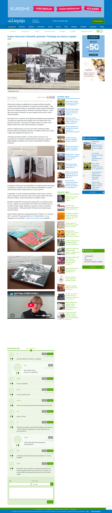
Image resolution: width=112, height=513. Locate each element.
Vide (66, 27)
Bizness (22, 27)
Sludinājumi (98, 21)
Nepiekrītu (97, 511)
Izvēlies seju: (34, 481)
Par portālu (64, 509)
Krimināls (40, 27)
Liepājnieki (12, 27)
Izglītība (73, 31)
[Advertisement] (31, 332)
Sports (58, 27)
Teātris (37, 31)
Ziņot (44, 353)
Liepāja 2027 (25, 31)
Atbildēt (50, 353)
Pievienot (50, 502)
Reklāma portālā (52, 509)
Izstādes (62, 31)
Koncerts (13, 31)
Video (102, 27)
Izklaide (74, 27)
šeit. (88, 511)
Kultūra (31, 27)
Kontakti (73, 509)
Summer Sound (49, 31)
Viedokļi (83, 27)
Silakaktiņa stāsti (86, 31)
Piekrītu (93, 511)
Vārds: (10, 481)
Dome (50, 27)
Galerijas (93, 27)
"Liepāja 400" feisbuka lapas (34, 218)
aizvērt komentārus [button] (31, 348)
